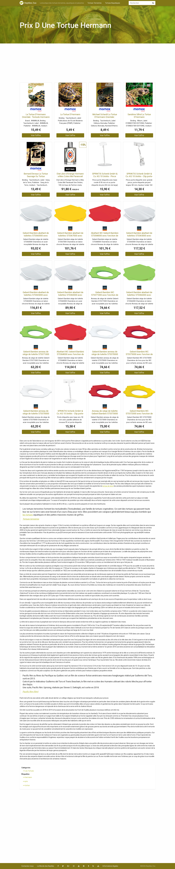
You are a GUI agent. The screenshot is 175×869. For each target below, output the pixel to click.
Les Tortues (29, 771)
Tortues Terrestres (95, 3)
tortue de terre (108, 486)
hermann (28, 777)
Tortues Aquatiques (112, 3)
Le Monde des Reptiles (45, 866)
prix (26, 781)
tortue (27, 785)
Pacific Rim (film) (30, 691)
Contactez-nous (27, 866)
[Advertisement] (87, 63)
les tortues (28, 515)
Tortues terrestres (31, 519)
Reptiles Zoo (30, 3)
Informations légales (110, 866)
